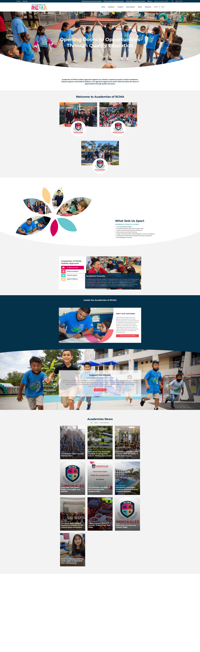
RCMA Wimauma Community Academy (92, 1)
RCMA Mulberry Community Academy (135, 1)
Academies (111, 7)
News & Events (130, 7)
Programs (120, 7)
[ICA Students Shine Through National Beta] (72, 442)
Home (103, 7)
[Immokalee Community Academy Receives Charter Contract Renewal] (127, 478)
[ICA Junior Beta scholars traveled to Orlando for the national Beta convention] (72, 514)
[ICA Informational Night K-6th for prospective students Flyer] (100, 478)
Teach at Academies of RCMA (127, 335)
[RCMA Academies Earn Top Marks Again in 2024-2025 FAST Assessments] (72, 549)
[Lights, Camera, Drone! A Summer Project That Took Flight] (100, 514)
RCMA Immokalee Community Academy (114, 1)
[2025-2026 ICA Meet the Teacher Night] (127, 514)
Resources (148, 7)
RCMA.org (149, 1)
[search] (172, 1)
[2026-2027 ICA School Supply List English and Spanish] (72, 478)
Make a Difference (100, 389)
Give (162, 7)
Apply (156, 7)
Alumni (140, 7)
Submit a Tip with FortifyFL (161, 1)
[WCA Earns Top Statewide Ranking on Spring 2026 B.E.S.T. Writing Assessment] (100, 442)
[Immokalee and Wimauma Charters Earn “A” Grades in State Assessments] (127, 442)
